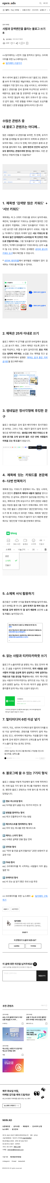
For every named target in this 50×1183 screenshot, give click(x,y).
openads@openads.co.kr (16, 1150)
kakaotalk (21, 1161)
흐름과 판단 (26, 10)
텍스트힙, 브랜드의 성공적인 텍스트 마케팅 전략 (12, 1050)
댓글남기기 (41, 976)
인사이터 (35, 10)
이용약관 (5, 1157)
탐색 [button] (7, 10)
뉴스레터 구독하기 (10, 1106)
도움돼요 (16, 946)
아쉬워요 (33, 946)
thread (14, 1161)
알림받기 (25, 932)
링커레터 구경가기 (14, 63)
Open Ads (9, 3)
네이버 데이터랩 (11, 260)
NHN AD (7, 1120)
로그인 (45, 3)
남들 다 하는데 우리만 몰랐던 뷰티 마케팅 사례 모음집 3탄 (36, 1018)
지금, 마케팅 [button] (15, 10)
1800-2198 (17, 1147)
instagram (6, 1161)
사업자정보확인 (26, 1138)
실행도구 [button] (43, 10)
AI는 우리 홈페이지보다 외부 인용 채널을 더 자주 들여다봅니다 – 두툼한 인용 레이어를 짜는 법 (12, 1018)
